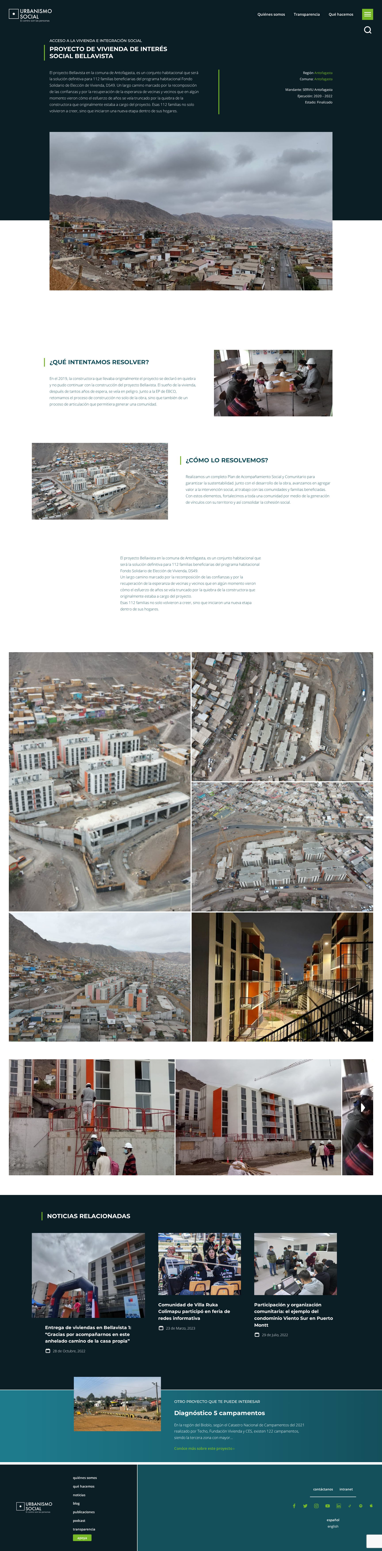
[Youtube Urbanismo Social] (327, 1506)
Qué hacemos (341, 14)
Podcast (79, 1520)
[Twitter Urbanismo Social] (305, 1506)
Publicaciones (84, 1512)
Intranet (346, 1489)
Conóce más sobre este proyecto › (204, 1448)
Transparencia (307, 14)
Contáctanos (323, 1489)
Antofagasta (323, 72)
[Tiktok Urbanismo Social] (349, 1506)
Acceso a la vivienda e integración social (96, 40)
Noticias (79, 1495)
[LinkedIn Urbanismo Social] (338, 1506)
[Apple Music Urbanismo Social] (372, 1506)
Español (333, 1520)
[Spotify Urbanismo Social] (360, 1506)
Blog (76, 1503)
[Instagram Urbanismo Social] (316, 1506)
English (333, 1526)
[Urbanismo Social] (30, 15)
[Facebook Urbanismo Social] (294, 1506)
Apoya (82, 1538)
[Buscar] (367, 30)
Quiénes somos (271, 14)
